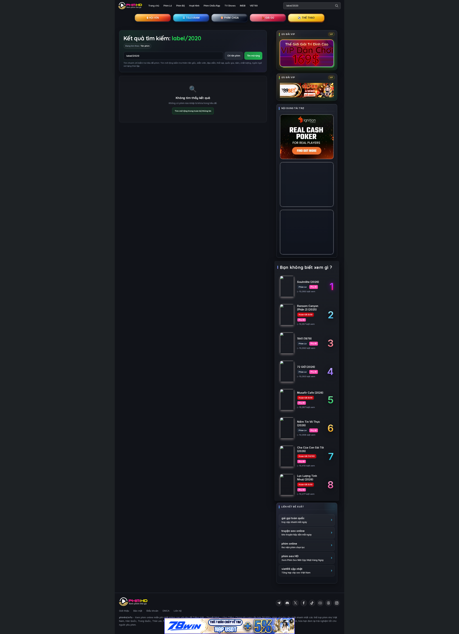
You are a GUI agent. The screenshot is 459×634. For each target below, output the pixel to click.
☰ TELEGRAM (191, 17)
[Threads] (328, 603)
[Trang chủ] (130, 5)
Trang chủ (153, 5)
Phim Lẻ (168, 5)
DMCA (166, 610)
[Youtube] (320, 603)
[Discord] (287, 603)
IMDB (242, 5)
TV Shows (230, 5)
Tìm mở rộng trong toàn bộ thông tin (193, 111)
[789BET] (307, 90)
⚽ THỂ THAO (306, 17)
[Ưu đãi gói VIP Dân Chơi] (307, 53)
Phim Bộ (180, 5)
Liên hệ (177, 610)
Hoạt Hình (194, 5)
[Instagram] (336, 603)
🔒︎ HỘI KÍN (153, 17)
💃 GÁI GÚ (267, 17)
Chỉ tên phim (233, 55)
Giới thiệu (124, 610)
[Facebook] (304, 603)
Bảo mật (137, 610)
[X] (295, 603)
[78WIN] (229, 626)
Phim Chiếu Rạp (212, 5)
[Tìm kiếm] (337, 6)
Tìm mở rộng (253, 55)
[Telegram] (279, 603)
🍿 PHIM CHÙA (229, 17)
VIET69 (254, 5)
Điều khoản (152, 610)
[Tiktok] (312, 603)
